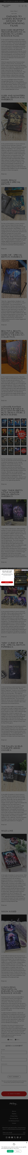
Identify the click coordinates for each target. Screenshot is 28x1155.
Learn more (16, 1148)
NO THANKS (7, 584)
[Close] (26, 1142)
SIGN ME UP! (7, 582)
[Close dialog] (27, 570)
